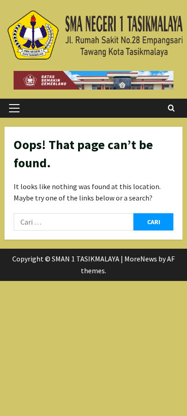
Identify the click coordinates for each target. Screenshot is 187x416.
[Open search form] (171, 108)
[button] (14, 108)
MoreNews (140, 258)
